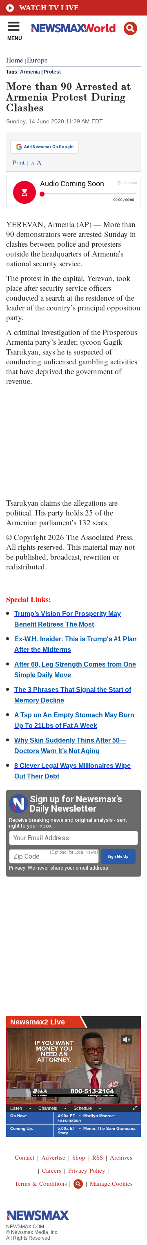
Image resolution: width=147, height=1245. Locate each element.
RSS (97, 1157)
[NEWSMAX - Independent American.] (73, 28)
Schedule (83, 1108)
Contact (24, 1157)
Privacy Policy (86, 1170)
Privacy (17, 868)
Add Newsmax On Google (49, 147)
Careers (51, 1170)
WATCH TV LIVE (49, 8)
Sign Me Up (118, 857)
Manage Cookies (111, 1183)
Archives (121, 1157)
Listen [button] (16, 1108)
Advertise (53, 1157)
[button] (130, 28)
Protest (52, 72)
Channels (47, 1108)
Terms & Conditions (41, 1183)
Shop (78, 1157)
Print (18, 162)
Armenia (30, 72)
